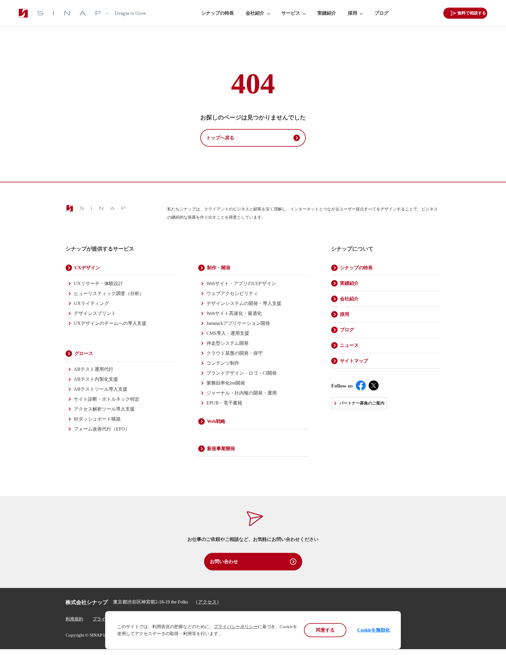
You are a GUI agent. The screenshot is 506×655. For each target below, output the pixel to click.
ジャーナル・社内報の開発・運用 (241, 392)
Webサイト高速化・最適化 (234, 313)
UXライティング (91, 303)
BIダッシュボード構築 (97, 418)
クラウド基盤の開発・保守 (234, 353)
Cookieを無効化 (373, 629)
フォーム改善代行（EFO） (102, 428)
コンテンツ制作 (222, 363)
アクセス (207, 601)
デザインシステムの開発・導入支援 (243, 303)
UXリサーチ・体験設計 (98, 283)
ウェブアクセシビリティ (232, 293)
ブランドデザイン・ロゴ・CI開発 (241, 373)
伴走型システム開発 (227, 343)
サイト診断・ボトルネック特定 (106, 399)
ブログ (382, 13)
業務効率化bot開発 (225, 382)
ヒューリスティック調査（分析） (109, 293)
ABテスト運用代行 (93, 369)
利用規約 (74, 619)
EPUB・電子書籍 (224, 402)
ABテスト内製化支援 (96, 379)
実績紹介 (326, 13)
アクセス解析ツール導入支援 (104, 409)
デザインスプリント (95, 313)
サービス (290, 13)
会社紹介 (255, 13)
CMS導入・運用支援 (227, 333)
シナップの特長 (217, 13)
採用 (352, 13)
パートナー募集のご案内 (361, 403)
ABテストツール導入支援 (100, 389)
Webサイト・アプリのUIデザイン (241, 283)
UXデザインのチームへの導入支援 (110, 323)
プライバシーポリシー (236, 626)
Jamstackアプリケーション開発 (238, 323)
